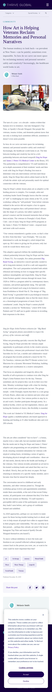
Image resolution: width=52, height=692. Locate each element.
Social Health (9, 571)
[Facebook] (30, 587)
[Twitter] (36, 587)
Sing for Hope (41, 157)
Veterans (21, 571)
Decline (26, 681)
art (6, 559)
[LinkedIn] (43, 587)
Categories (8, 13)
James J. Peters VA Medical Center (20, 161)
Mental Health (39, 559)
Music (7, 565)
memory (26, 559)
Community (9, 22)
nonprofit (31, 565)
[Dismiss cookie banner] (43, 614)
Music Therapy (19, 565)
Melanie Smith (17, 74)
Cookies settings (26, 668)
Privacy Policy (13, 647)
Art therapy (15, 559)
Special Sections (33, 13)
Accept (26, 674)
